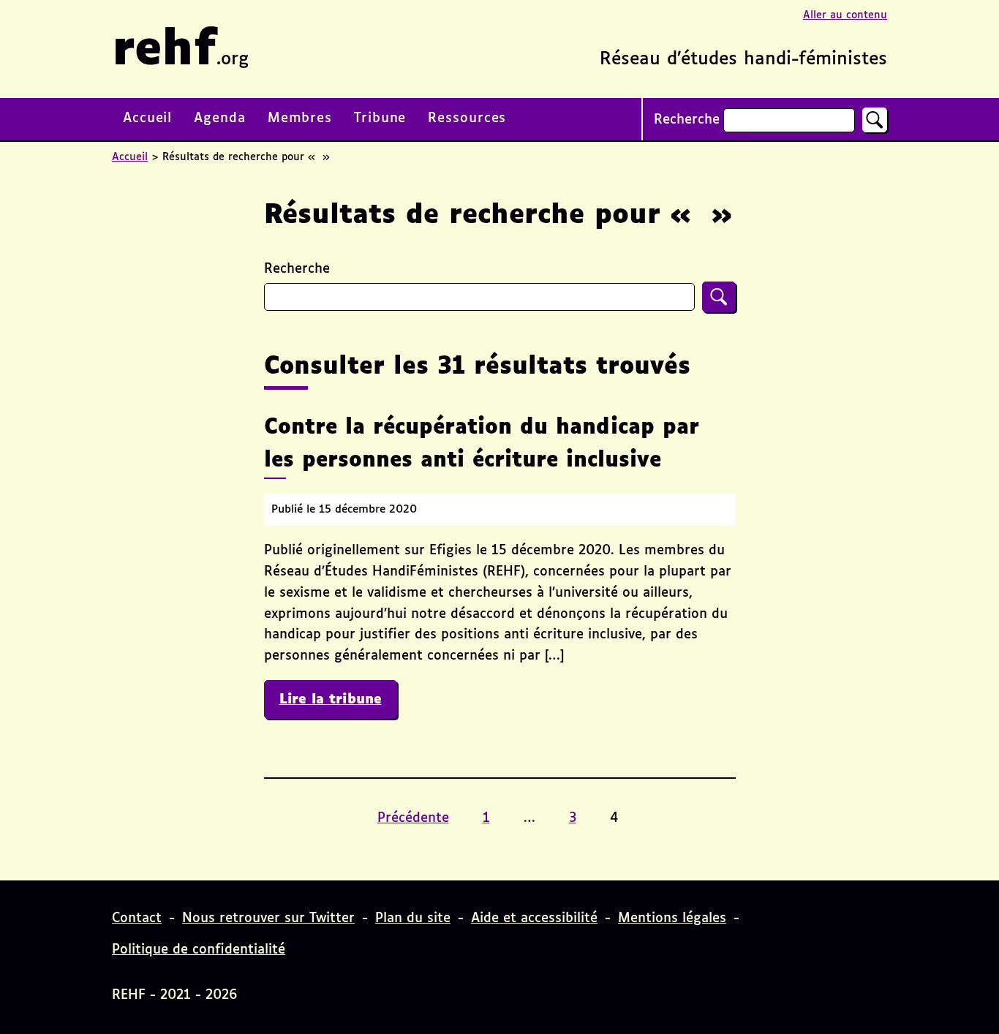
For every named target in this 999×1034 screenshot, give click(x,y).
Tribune (380, 118)
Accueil (147, 118)
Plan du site (413, 918)
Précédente (413, 818)
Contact (137, 918)
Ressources (467, 118)
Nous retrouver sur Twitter (268, 918)
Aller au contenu (845, 15)
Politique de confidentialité (198, 949)
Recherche (687, 120)
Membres (300, 118)
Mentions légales (672, 918)
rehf (180, 51)
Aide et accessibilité (534, 918)
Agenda (219, 118)
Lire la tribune (338, 699)
